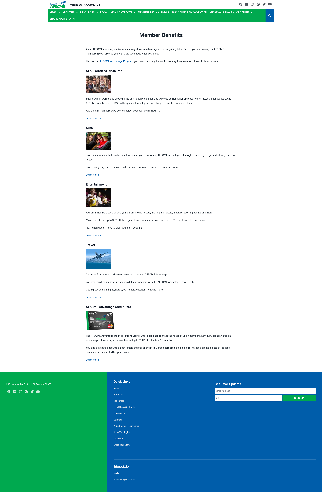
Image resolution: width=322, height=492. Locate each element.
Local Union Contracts (116, 12)
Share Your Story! (62, 18)
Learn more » (93, 118)
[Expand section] (59, 12)
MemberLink (146, 12)
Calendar (162, 12)
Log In (116, 473)
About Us (68, 12)
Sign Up (299, 397)
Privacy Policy (121, 466)
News (53, 12)
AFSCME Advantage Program (116, 61)
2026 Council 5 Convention (189, 12)
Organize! (242, 12)
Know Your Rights (222, 12)
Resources (87, 12)
